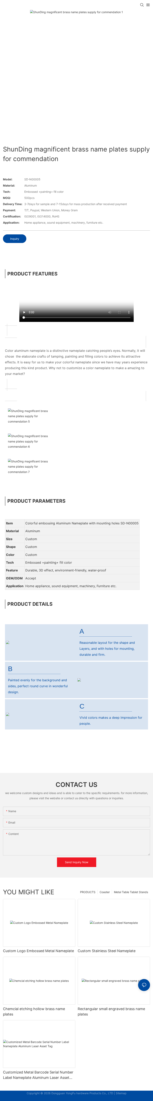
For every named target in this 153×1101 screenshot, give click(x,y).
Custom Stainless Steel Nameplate (106, 951)
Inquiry (14, 238)
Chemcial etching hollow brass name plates (34, 1011)
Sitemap (121, 1093)
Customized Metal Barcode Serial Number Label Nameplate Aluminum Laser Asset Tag (38, 1075)
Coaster (105, 892)
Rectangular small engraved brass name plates (111, 1011)
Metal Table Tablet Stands (131, 892)
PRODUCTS (87, 892)
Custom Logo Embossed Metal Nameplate (38, 951)
